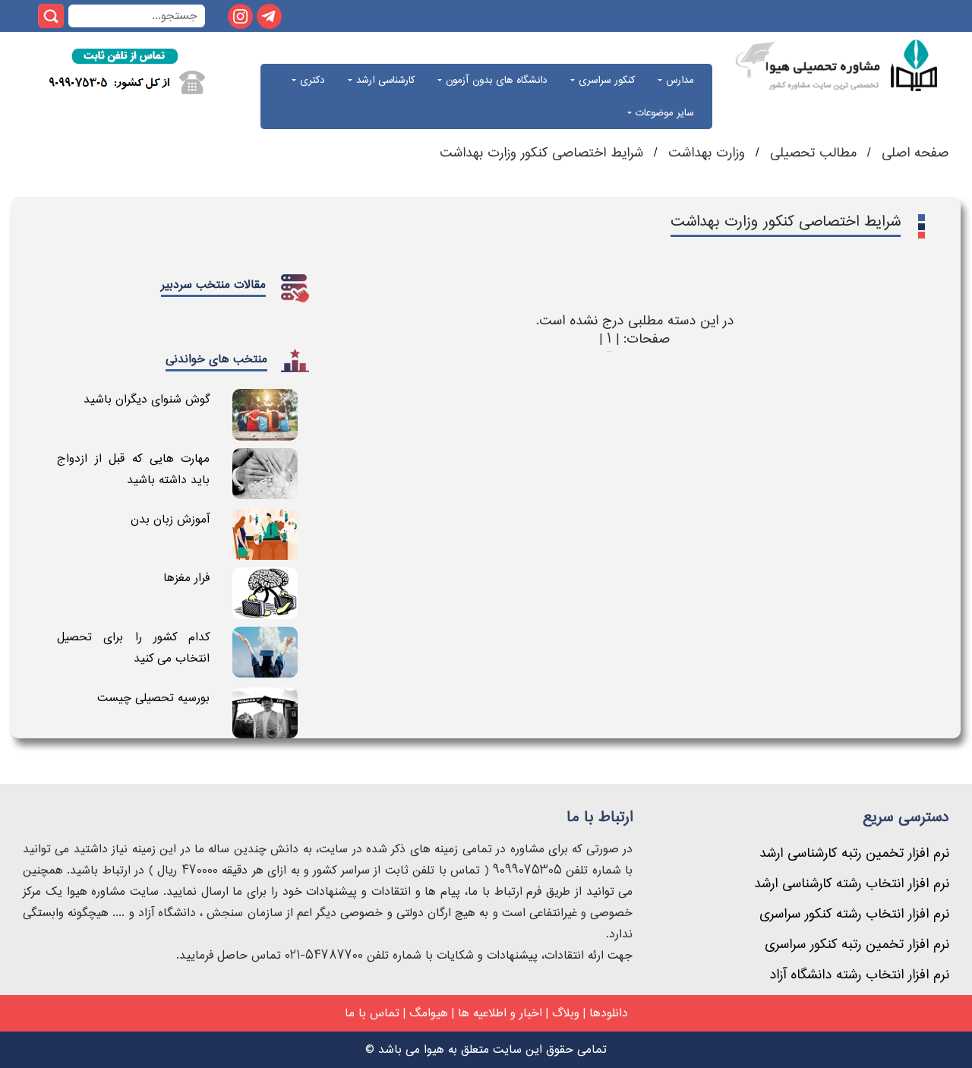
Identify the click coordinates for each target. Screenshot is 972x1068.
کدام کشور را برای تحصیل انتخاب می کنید (133, 647)
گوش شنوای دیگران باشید (147, 399)
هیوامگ (428, 1013)
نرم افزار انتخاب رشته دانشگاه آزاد (859, 975)
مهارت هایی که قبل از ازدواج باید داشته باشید (133, 469)
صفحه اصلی (912, 153)
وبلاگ (565, 1013)
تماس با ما (372, 1013)
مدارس (677, 80)
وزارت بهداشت (706, 153)
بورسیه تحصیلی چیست (153, 697)
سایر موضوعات (662, 113)
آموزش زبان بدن (170, 519)
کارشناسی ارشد (383, 80)
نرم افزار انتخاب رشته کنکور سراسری (854, 914)
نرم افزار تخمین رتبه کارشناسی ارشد (854, 853)
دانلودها (608, 1013)
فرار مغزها (186, 577)
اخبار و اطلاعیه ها (500, 1013)
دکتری (310, 80)
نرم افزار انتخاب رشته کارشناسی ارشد (851, 884)
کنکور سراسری (605, 80)
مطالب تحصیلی (811, 153)
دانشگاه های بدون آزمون (495, 80)
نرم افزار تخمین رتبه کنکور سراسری (857, 944)
